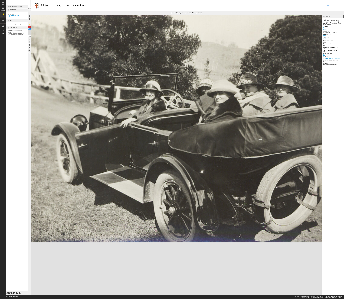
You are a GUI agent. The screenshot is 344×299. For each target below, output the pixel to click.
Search (3, 16)
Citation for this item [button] (29, 53)
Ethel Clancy (326, 29)
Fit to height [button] (29, 19)
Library (58, 5)
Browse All (3, 10)
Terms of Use (15, 296)
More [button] (3, 33)
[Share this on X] (7, 293)
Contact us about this (29, 50)
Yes (324, 55)
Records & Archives (76, 5)
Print (324, 35)
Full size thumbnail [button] (29, 10)
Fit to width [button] (29, 16)
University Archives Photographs (14, 16)
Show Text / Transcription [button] (29, 36)
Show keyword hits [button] (29, 39)
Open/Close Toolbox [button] (30, 3)
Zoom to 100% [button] (29, 24)
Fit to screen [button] (29, 13)
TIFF (324, 39)
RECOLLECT (305, 297)
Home (3, 4)
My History (3, 22)
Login (3, 27)
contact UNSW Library (322, 296)
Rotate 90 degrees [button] (29, 21)
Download (29, 44)
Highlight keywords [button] (29, 42)
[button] (29, 29)
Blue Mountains (327, 28)
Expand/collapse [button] (343, 16)
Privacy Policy (9, 296)
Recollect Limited (323, 297)
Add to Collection (29, 47)
